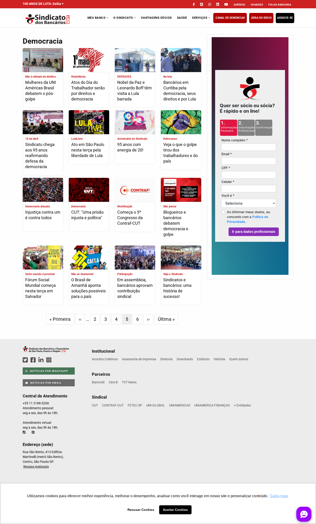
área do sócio (261, 17)
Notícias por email (45, 383)
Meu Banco (96, 17)
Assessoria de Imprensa (139, 359)
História (219, 359)
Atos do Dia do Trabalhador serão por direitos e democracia (88, 90)
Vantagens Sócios (156, 17)
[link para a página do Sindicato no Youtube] (226, 4)
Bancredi (98, 382)
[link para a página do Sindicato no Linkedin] (217, 4)
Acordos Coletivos (105, 359)
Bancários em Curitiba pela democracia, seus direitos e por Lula (179, 90)
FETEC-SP (135, 405)
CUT (95, 405)
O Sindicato (123, 17)
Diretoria (166, 359)
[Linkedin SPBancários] (41, 360)
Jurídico (239, 4)
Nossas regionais (36, 466)
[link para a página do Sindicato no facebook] (193, 4)
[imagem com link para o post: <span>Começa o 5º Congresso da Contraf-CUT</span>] (135, 190)
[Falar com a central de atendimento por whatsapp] (33, 432)
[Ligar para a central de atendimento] (24, 432)
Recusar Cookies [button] (140, 510)
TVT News (129, 382)
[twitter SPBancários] (26, 360)
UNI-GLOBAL (155, 405)
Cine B (113, 382)
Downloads (185, 359)
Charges (257, 4)
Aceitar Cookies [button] (175, 510)
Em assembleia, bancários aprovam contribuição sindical (135, 288)
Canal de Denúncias (230, 17)
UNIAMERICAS (179, 405)
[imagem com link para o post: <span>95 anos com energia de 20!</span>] (135, 122)
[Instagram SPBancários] (49, 360)
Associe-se (285, 17)
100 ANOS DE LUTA (43, 4)
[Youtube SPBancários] (57, 360)
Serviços (200, 17)
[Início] (54, 19)
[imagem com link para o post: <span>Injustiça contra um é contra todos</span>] (43, 190)
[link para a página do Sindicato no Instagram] (209, 4)
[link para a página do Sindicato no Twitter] (201, 4)
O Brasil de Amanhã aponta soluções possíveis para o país (88, 288)
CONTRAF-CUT (113, 405)
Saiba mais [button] (279, 496)
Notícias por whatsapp (48, 371)
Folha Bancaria (279, 4)
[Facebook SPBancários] (34, 360)
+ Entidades (242, 405)
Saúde (182, 17)
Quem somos (238, 359)
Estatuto (203, 359)
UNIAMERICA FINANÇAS (212, 405)
